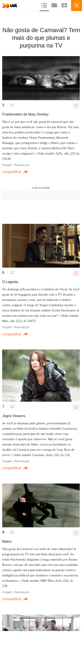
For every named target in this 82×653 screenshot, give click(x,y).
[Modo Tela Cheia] (55, 5)
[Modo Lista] (45, 5)
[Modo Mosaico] (64, 5)
